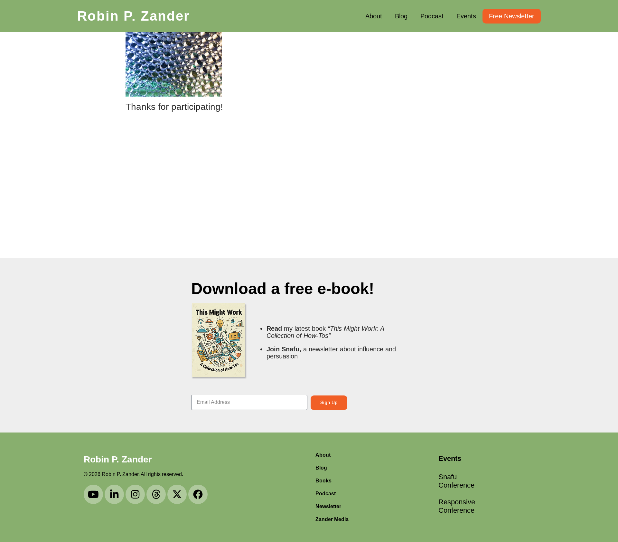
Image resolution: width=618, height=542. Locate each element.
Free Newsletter (511, 16)
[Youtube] (93, 494)
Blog (401, 16)
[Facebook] (198, 494)
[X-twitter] (177, 494)
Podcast (432, 16)
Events (466, 16)
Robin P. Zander (133, 16)
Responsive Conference (456, 506)
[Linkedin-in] (114, 494)
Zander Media (332, 519)
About (373, 16)
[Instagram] (135, 494)
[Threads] (156, 494)
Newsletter (328, 506)
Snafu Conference (456, 481)
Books (323, 480)
